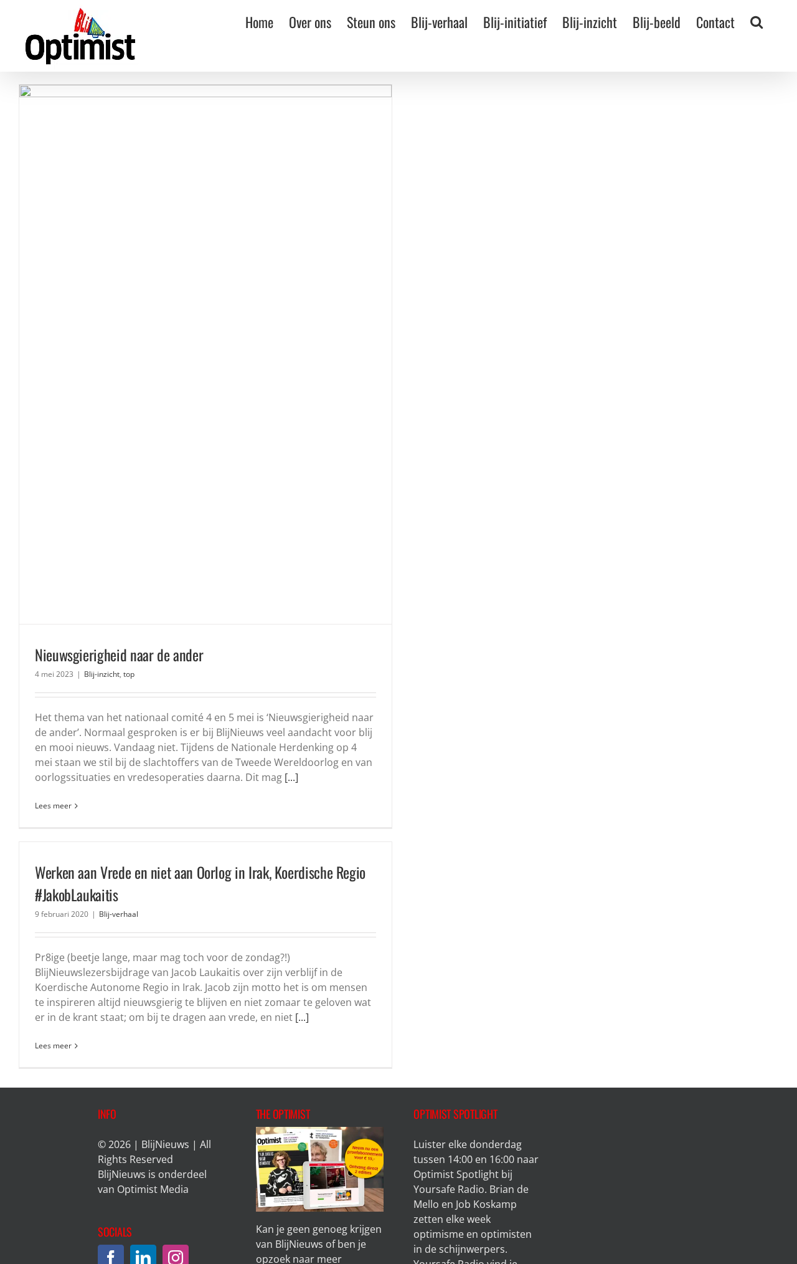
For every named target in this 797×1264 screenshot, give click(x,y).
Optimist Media (153, 1189)
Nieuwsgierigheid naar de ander (119, 654)
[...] (291, 777)
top (128, 674)
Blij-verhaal (118, 914)
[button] (756, 22)
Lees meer (53, 805)
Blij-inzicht (102, 674)
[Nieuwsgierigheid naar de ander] (205, 354)
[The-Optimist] (320, 1132)
